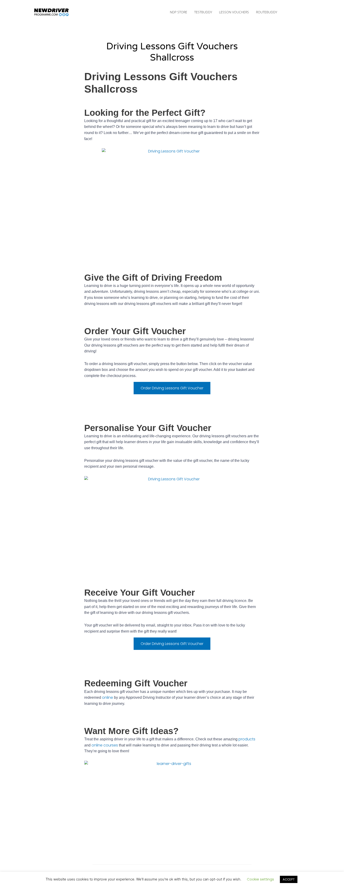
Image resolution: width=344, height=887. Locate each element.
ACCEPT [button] (289, 879)
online (107, 697)
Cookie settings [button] (260, 879)
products (246, 739)
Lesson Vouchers (234, 12)
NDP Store (178, 12)
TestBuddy (203, 12)
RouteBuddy (266, 12)
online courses (104, 745)
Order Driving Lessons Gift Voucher (172, 388)
